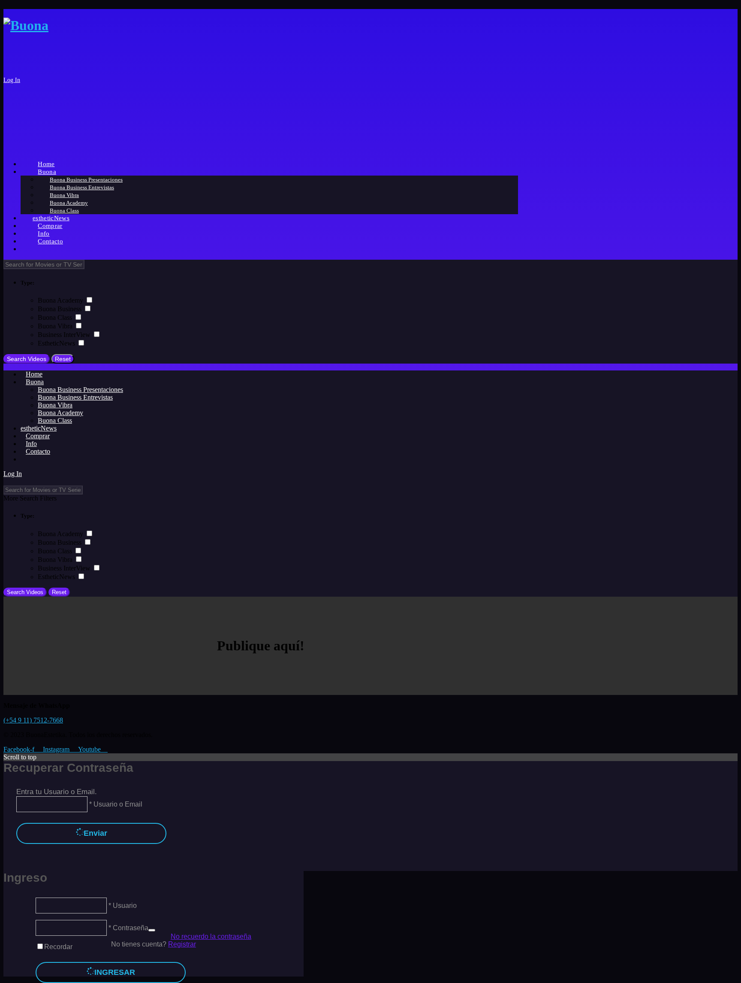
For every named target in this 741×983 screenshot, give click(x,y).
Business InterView (65, 334)
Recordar (58, 946)
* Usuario (122, 905)
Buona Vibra (56, 326)
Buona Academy (61, 300)
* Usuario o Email (114, 804)
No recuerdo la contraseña (211, 936)
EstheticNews (57, 343)
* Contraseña (127, 927)
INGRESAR (114, 972)
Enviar (95, 833)
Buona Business (60, 308)
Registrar (182, 944)
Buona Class (56, 317)
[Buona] (25, 25)
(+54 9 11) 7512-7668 (33, 720)
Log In (11, 80)
